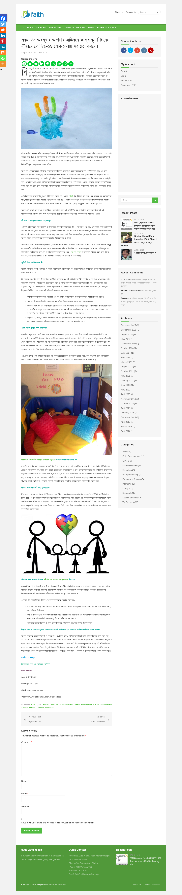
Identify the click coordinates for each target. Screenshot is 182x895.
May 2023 (125, 357)
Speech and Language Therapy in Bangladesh (93, 704)
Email (24, 793)
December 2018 (128, 417)
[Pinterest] (47, 63)
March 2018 (126, 426)
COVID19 (54, 704)
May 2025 (125, 339)
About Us (119, 12)
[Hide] (1, 69)
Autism (46, 704)
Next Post (98, 719)
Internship (127, 484)
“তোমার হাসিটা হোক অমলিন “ (145, 253)
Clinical (125, 461)
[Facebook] (24, 63)
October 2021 (127, 371)
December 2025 (128, 325)
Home (30, 28)
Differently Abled (129, 465)
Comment (26, 742)
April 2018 (125, 422)
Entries (126, 80)
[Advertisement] (139, 146)
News (91, 28)
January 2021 (127, 380)
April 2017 (125, 431)
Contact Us (131, 12)
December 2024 (128, 343)
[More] (71, 63)
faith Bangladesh (106, 28)
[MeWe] (53, 63)
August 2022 (127, 366)
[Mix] (59, 63)
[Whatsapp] (65, 63)
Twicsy (126, 279)
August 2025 (127, 334)
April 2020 (125, 394)
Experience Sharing (131, 479)
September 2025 (128, 330)
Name (24, 781)
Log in (123, 76)
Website (25, 806)
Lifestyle (126, 488)
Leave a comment (46, 708)
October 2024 (127, 348)
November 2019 (128, 399)
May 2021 (125, 376)
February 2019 (127, 412)
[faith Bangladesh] (23, 27)
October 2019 (127, 403)
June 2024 (126, 353)
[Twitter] (30, 63)
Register (125, 71)
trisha (41, 52)
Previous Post (34, 719)
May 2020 (125, 389)
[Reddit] (36, 63)
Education (127, 470)
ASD (33, 704)
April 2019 (125, 408)
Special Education (130, 497)
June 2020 (126, 385)
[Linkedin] (41, 63)
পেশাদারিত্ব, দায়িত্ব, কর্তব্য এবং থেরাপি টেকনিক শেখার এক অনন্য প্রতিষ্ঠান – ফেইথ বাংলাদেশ (138, 282)
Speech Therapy (28, 708)
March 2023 (126, 362)
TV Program (128, 502)
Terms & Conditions (74, 28)
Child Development (131, 456)
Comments (128, 85)
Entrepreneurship (130, 474)
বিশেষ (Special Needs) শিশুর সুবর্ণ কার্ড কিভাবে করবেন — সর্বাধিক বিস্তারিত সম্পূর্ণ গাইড (146, 225)
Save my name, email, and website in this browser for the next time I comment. (58, 822)
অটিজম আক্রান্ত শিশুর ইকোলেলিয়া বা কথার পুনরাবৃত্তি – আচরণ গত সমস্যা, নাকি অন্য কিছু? (139, 301)
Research (127, 493)
